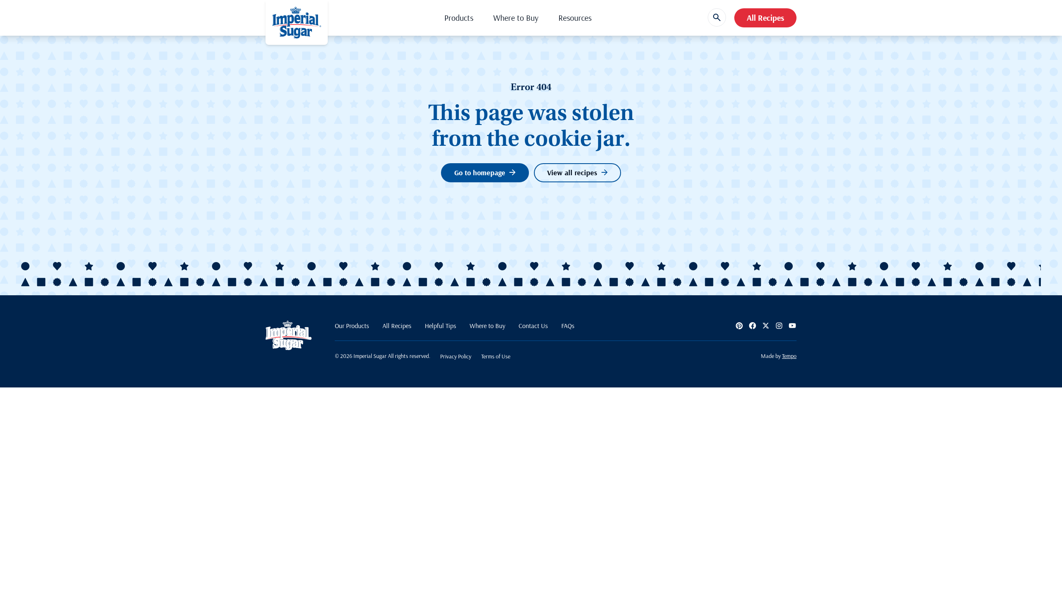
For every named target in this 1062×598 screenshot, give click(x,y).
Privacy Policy (455, 356)
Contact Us (533, 325)
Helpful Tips (440, 325)
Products (458, 17)
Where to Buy (515, 17)
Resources (575, 17)
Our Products (352, 325)
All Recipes (765, 17)
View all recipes (572, 172)
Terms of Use (495, 356)
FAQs (568, 325)
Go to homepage (479, 172)
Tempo (789, 356)
